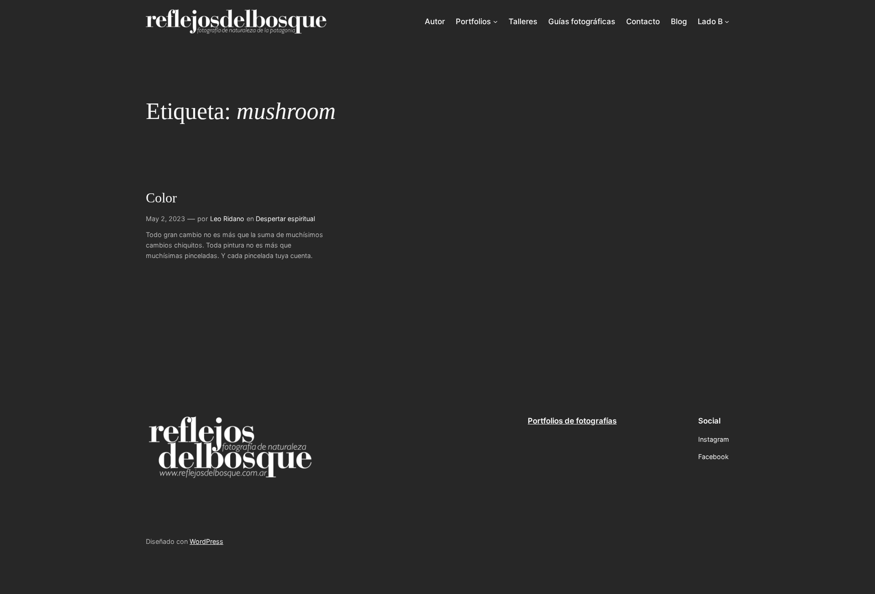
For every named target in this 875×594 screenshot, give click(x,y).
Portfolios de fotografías (572, 420)
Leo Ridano (227, 218)
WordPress (206, 541)
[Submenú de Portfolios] (495, 21)
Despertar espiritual (285, 218)
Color (161, 198)
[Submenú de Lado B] (727, 21)
